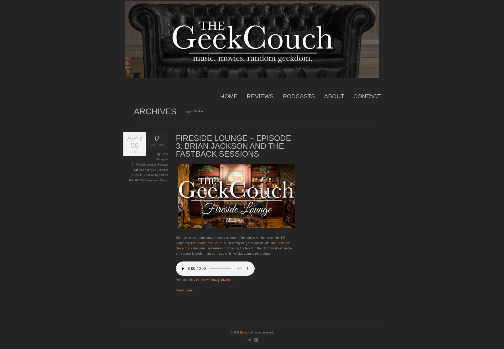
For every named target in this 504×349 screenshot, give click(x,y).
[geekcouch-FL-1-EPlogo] (236, 196)
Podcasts (299, 96)
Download (227, 280)
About (334, 96)
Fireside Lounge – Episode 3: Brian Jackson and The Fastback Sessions (233, 146)
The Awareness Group (153, 180)
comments (157, 140)
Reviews (260, 96)
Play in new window (203, 280)
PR (136, 180)
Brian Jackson (159, 169)
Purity (244, 332)
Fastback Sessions (142, 175)
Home (229, 96)
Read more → (186, 290)
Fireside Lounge (145, 164)
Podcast (163, 164)
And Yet (144, 169)
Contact (367, 96)
